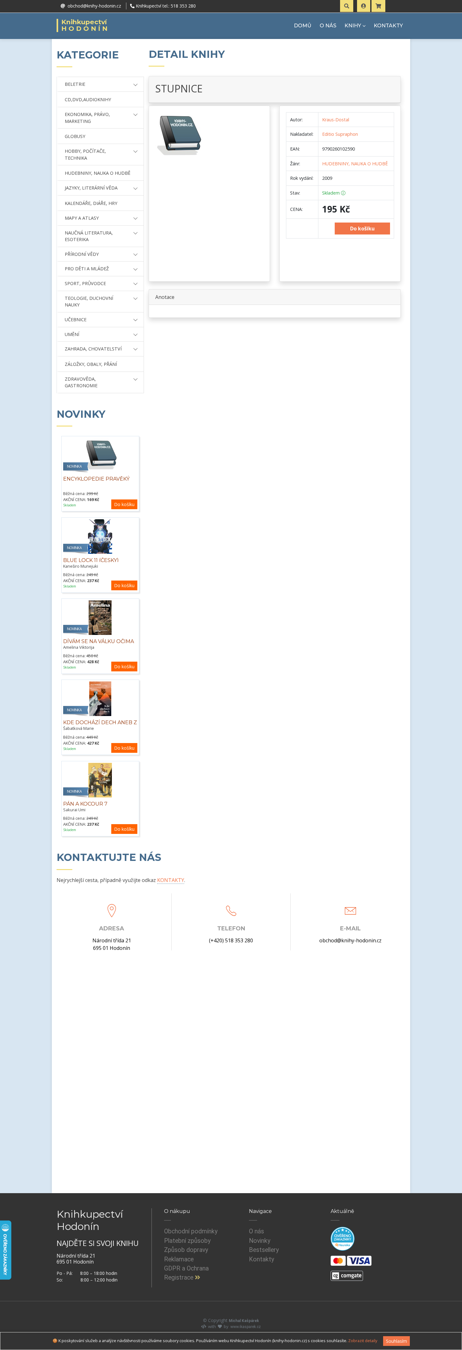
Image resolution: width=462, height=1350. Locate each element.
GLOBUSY (75, 136)
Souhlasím (396, 1341)
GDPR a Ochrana (186, 1268)
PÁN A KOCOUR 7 (85, 804)
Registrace (179, 1277)
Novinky (259, 1240)
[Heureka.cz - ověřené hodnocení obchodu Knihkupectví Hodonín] (343, 1239)
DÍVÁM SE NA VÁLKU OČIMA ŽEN (98, 644)
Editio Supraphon (340, 134)
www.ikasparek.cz (245, 1327)
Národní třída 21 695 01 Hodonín (111, 944)
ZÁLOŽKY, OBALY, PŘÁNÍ (91, 364)
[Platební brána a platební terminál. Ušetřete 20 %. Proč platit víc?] (347, 1273)
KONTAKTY (388, 26)
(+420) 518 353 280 (231, 940)
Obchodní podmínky (190, 1231)
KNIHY (352, 26)
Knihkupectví (85, 25)
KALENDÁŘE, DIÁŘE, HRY (91, 203)
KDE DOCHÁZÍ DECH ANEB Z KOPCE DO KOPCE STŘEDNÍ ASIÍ (100, 729)
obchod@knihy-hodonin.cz (350, 940)
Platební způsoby (187, 1240)
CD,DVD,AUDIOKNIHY (88, 99)
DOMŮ (302, 26)
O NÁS (328, 26)
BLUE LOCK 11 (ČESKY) (91, 560)
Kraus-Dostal (335, 120)
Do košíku (124, 504)
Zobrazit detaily (362, 1340)
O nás (256, 1231)
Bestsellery (264, 1250)
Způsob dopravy (186, 1250)
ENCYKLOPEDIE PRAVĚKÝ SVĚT (96, 482)
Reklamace (179, 1259)
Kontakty (261, 1259)
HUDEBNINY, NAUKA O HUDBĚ (97, 173)
